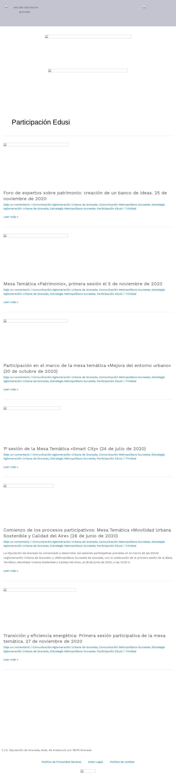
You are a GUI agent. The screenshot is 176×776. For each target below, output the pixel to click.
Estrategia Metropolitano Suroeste (72, 208)
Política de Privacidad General (61, 761)
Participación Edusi (109, 208)
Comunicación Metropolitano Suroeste (124, 204)
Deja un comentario (16, 204)
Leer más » (10, 216)
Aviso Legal (95, 761)
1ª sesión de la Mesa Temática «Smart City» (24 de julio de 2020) (74, 448)
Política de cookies (122, 761)
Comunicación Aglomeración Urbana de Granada (64, 204)
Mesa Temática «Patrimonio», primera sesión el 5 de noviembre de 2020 (82, 283)
